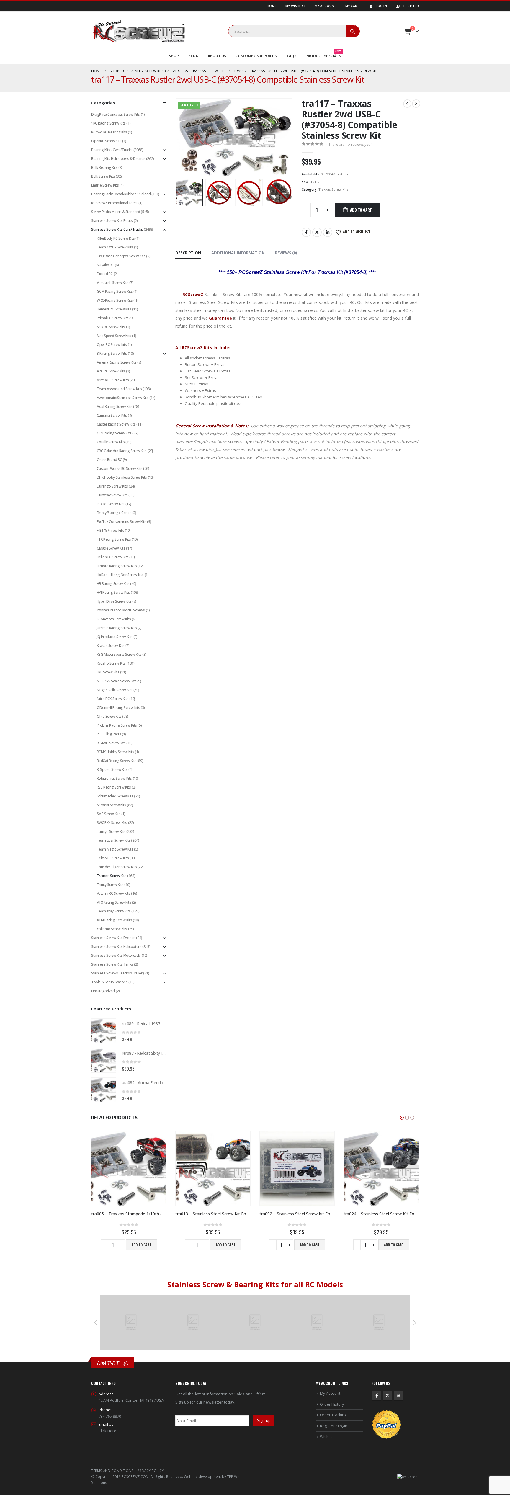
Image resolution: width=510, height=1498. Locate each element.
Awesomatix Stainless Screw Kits (123, 397)
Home (272, 6)
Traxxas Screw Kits (333, 189)
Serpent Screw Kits (111, 804)
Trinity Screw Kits (110, 884)
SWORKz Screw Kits (112, 822)
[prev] (407, 103)
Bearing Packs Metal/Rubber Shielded (121, 194)
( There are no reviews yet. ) (349, 144)
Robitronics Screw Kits (114, 778)
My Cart (352, 6)
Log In (381, 6)
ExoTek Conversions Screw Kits (121, 521)
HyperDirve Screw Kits (114, 601)
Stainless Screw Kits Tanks (112, 964)
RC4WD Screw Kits (111, 742)
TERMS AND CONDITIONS (112, 1470)
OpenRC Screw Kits (106, 140)
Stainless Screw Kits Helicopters (116, 946)
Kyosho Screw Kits (111, 663)
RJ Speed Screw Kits (112, 769)
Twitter (317, 232)
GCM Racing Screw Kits (115, 291)
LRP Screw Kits (108, 672)
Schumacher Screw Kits (115, 796)
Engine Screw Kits (105, 185)
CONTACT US (112, 1363)
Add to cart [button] (141, 1244)
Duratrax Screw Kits (112, 495)
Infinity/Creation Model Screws (121, 610)
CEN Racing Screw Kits (114, 433)
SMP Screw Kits (109, 813)
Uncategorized (103, 990)
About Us (217, 55)
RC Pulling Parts (109, 734)
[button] (176, 137)
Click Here (107, 1430)
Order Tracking (333, 1414)
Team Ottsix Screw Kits (115, 247)
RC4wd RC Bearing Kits (109, 132)
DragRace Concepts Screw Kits (115, 114)
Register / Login (333, 1425)
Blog (193, 55)
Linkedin (398, 1395)
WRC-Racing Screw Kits (115, 300)
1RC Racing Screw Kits (108, 123)
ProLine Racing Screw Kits (117, 725)
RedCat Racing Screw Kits (117, 760)
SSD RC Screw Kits (111, 326)
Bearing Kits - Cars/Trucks (112, 149)
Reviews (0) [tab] (286, 252)
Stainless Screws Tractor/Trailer (117, 973)
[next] (416, 103)
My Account (325, 6)
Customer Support (255, 55)
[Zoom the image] (131, 1298)
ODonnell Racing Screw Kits (118, 707)
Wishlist (327, 1436)
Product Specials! (323, 54)
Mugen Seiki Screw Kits (115, 689)
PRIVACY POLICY (150, 1470)
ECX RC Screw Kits (111, 503)
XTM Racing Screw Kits (114, 920)
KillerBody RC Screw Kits (116, 238)
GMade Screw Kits (111, 548)
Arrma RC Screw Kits (113, 379)
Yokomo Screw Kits (112, 928)
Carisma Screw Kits (112, 415)
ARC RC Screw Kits (111, 371)
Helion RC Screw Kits (113, 557)
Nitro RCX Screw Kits (113, 698)
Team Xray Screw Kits (114, 911)
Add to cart (361, 210)
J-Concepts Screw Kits (114, 619)
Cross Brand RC (109, 459)
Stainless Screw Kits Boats (112, 220)
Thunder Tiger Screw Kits (117, 866)
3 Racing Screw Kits (112, 353)
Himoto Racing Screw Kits (117, 565)
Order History (332, 1404)
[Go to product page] (103, 1030)
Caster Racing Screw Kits (116, 424)
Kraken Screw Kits (111, 645)
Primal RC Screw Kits (113, 317)
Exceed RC (105, 273)
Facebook (306, 232)
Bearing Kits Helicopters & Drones (118, 158)
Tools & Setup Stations (109, 982)
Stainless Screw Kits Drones (113, 937)
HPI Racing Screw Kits (113, 592)
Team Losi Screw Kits (113, 840)
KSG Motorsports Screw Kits (119, 654)
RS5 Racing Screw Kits (114, 787)
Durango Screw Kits (112, 486)
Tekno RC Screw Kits (113, 858)
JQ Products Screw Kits (115, 636)
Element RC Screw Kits (114, 309)
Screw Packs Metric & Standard (115, 211)
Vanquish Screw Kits (113, 282)
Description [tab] (188, 252)
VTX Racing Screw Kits (114, 902)
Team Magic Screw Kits (115, 849)
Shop (174, 55)
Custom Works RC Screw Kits (120, 468)
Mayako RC (105, 264)
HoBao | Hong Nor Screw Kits (120, 574)
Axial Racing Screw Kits (115, 406)
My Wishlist (295, 6)
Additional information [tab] (238, 252)
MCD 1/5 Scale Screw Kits (117, 680)
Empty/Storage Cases (114, 512)
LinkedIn (327, 232)
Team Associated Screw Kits (119, 388)
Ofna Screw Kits (109, 716)
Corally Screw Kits (111, 441)
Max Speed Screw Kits (114, 335)
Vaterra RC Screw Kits (113, 893)
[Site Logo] (138, 31)
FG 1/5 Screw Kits (110, 530)
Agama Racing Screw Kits (117, 362)
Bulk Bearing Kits (104, 167)
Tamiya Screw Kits (111, 831)
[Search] (352, 31)
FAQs (291, 55)
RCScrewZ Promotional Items (114, 202)
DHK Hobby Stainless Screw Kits (122, 477)
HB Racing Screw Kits (113, 583)
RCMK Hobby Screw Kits (115, 751)
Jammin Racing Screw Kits (117, 627)
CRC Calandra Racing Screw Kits (122, 450)
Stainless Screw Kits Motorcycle (116, 955)
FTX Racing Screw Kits (114, 539)
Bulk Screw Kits (103, 176)
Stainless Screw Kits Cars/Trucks (117, 229)
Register (411, 6)
